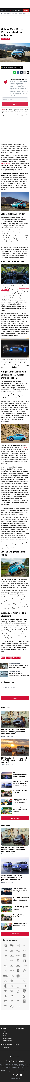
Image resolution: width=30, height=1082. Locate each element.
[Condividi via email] (24, 72)
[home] (1, 13)
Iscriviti (15, 104)
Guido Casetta (7, 41)
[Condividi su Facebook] (18, 72)
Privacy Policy (10, 1061)
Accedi (26, 10)
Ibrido (2, 657)
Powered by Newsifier (15, 1078)
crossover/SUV (5, 164)
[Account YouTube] (21, 1075)
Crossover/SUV (16, 657)
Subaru (3, 110)
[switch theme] (5, 10)
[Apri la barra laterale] (2, 10)
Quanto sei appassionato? (13, 13)
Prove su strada (5, 38)
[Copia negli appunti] (28, 72)
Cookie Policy (20, 1061)
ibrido (25, 447)
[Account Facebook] (9, 1075)
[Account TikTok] (17, 1075)
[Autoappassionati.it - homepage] (15, 10)
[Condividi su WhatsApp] (14, 72)
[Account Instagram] (13, 1075)
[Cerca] (28, 13)
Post (15, 698)
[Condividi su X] (21, 72)
